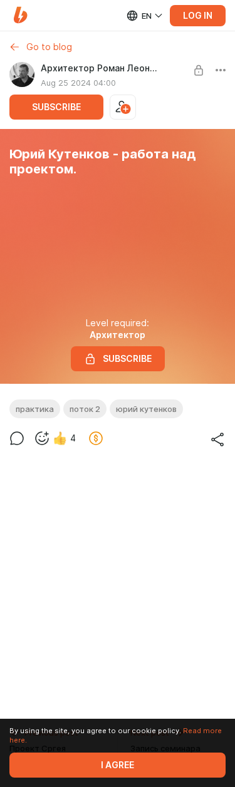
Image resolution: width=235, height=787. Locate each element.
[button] (20, 15)
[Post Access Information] (198, 70)
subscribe (56, 107)
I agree (117, 765)
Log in (197, 16)
